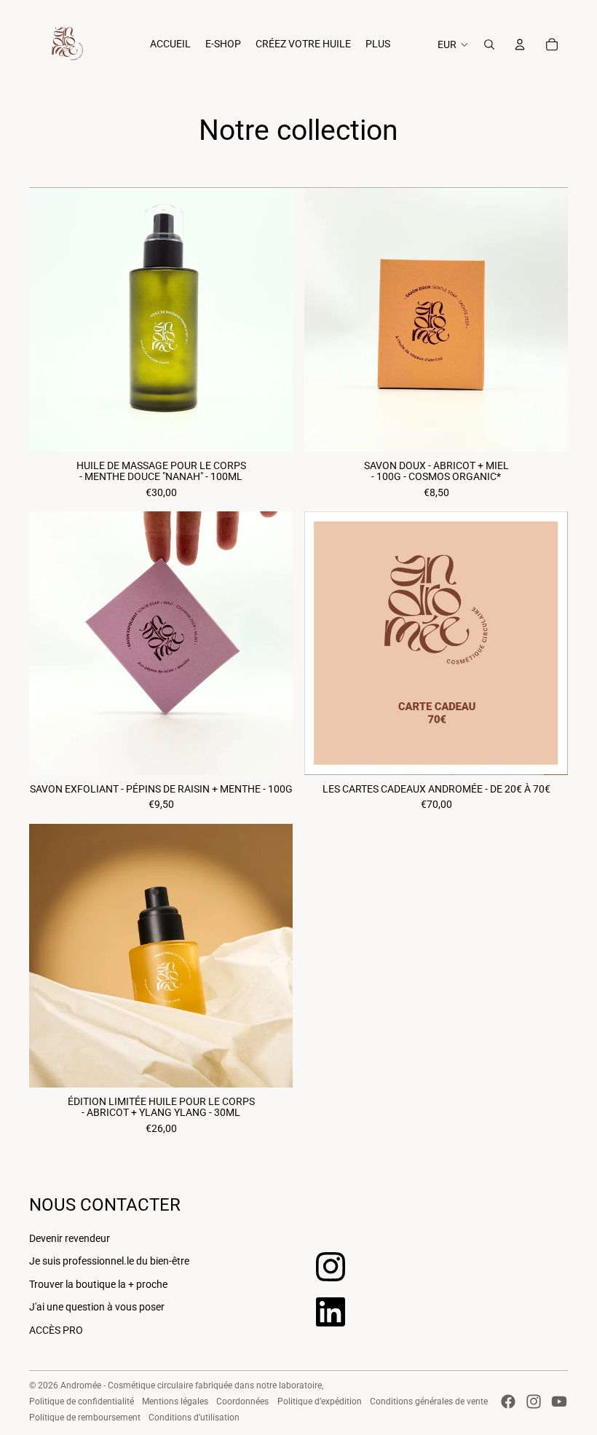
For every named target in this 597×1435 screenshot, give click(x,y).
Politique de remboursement (85, 1417)
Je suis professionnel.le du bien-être (109, 1261)
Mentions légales (175, 1401)
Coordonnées (242, 1401)
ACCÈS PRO (56, 1330)
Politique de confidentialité (81, 1401)
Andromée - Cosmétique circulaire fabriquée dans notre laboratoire (191, 1385)
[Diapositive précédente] (326, 643)
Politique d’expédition (319, 1401)
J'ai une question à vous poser (97, 1307)
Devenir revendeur (69, 1238)
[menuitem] (170, 44)
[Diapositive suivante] (546, 643)
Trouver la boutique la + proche (98, 1284)
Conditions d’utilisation (194, 1417)
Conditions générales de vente (429, 1401)
